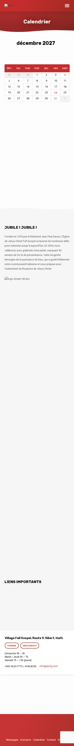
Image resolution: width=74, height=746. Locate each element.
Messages (12, 739)
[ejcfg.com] (37, 728)
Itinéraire (11, 646)
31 (55, 98)
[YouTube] (30, 728)
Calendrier (39, 739)
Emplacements (30, 646)
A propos (25, 739)
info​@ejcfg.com (48, 666)
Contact (51, 739)
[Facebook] (44, 728)
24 (55, 92)
